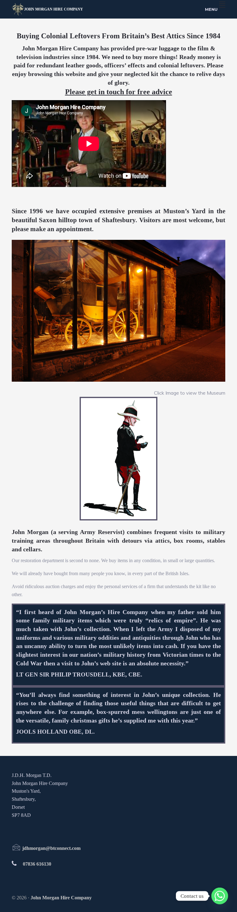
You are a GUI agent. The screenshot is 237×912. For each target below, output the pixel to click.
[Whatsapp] (219, 896)
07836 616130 (37, 864)
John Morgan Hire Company (53, 9)
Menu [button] (211, 9)
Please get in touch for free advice (118, 92)
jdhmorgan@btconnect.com (51, 848)
